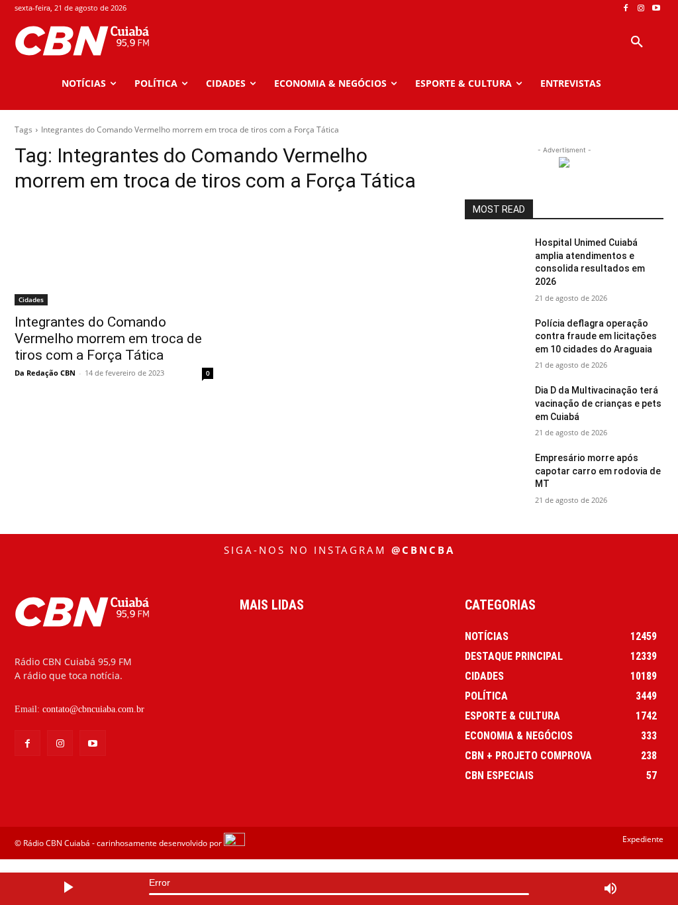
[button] (636, 42)
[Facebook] (626, 8)
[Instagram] (640, 8)
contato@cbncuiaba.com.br (93, 709)
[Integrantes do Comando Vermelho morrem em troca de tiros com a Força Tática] (114, 255)
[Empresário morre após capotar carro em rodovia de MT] (494, 473)
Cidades (31, 299)
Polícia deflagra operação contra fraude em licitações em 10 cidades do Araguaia (596, 336)
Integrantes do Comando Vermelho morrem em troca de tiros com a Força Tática (108, 338)
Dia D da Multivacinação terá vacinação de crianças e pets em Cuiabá (598, 403)
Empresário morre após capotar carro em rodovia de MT (598, 470)
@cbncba (423, 550)
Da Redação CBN (45, 373)
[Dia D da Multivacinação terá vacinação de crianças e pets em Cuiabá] (494, 405)
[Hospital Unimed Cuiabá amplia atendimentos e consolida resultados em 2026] (494, 257)
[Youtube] (655, 8)
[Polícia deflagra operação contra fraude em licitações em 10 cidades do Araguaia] (494, 338)
